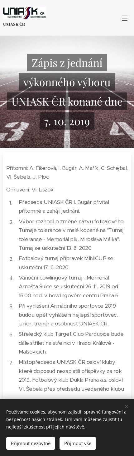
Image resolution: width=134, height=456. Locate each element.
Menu (124, 18)
